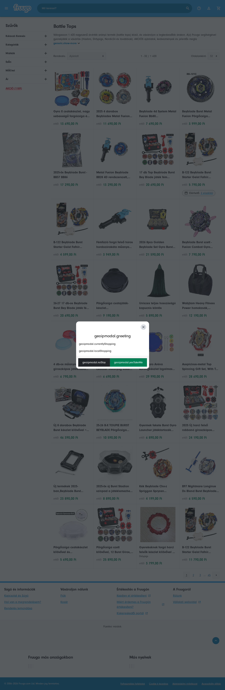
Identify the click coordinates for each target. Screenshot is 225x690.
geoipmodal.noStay (94, 362)
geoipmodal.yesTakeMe (128, 362)
